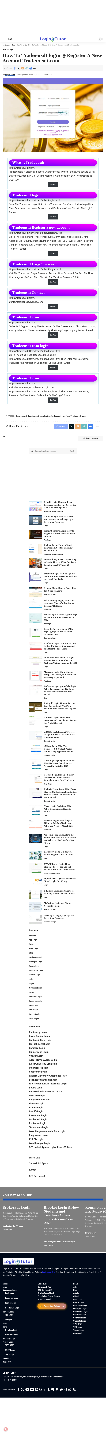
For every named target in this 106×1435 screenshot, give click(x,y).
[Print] (30, 68)
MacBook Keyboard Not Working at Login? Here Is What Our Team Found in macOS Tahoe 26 (60, 562)
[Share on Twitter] (18, 68)
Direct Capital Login (39, 1036)
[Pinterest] (36, 1389)
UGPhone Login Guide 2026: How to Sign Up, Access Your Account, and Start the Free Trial (60, 646)
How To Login (8, 49)
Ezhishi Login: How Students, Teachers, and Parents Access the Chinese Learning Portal (60, 505)
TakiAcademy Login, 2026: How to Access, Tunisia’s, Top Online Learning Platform (59, 603)
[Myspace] (52, 1389)
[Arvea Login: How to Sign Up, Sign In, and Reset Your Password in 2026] (35, 618)
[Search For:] (50, 451)
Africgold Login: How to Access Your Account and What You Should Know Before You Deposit (60, 706)
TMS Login (33, 1010)
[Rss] (74, 1389)
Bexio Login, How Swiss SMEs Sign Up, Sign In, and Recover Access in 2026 (58, 632)
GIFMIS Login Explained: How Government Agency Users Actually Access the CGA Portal (59, 777)
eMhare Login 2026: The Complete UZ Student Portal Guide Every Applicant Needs (58, 749)
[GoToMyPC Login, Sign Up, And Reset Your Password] (35, 919)
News (46, 873)
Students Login (57, 511)
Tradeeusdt (21, 416)
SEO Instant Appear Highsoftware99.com (50, 1147)
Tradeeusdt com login (38, 416)
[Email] (22, 68)
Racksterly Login (38, 1032)
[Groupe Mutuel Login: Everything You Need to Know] (35, 592)
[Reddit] (61, 1389)
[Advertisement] (53, 18)
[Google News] (32, 1389)
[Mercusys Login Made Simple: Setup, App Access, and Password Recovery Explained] (35, 675)
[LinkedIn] (45, 1389)
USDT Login (34, 1019)
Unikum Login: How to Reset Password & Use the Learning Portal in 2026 (58, 548)
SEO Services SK (37, 1176)
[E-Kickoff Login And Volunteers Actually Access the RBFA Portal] (35, 894)
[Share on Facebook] (14, 68)
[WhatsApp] (70, 1389)
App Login (47, 511)
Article (32, 944)
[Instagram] (41, 1389)
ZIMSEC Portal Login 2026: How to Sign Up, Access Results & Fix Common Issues (59, 735)
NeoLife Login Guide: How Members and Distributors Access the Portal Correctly (60, 720)
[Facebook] (18, 1389)
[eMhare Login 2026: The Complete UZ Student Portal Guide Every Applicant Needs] (35, 750)
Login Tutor (10, 75)
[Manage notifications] (6, 1429)
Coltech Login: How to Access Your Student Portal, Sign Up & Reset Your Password (58, 519)
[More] (34, 68)
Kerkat (32, 1169)
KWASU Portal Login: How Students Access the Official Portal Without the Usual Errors (59, 867)
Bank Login (33, 948)
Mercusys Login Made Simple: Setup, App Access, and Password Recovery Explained (60, 675)
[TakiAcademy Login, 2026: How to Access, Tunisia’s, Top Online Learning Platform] (35, 604)
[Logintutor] (53, 39)
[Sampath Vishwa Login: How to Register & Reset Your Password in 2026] (35, 534)
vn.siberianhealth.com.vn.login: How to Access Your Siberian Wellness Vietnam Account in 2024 (60, 660)
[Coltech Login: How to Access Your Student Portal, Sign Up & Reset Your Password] (35, 520)
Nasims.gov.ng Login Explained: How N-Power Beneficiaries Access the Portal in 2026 (59, 763)
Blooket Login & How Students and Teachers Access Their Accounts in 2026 (61, 1215)
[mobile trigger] (5, 39)
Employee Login (35, 962)
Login (46, 526)
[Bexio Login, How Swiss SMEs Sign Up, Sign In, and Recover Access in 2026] (35, 632)
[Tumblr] (48, 1389)
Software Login (35, 997)
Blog (45, 698)
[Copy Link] (26, 68)
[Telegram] (66, 1389)
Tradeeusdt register (59, 416)
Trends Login (34, 1014)
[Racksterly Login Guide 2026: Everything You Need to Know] (35, 855)
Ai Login (32, 935)
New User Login (35, 988)
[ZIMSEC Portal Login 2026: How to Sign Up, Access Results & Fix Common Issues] (35, 735)
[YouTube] (27, 1389)
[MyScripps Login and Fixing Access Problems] (35, 907)
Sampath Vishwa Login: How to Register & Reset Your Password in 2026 (59, 533)
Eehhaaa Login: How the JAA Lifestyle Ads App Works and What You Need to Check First (58, 823)
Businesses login (50, 638)
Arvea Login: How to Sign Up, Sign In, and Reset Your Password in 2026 (60, 617)
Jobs (31, 979)
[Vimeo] (57, 1389)
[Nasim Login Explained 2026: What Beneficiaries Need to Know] (35, 810)
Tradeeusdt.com (78, 416)
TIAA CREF (33, 1005)
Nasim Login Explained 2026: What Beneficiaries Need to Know (58, 809)
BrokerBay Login (17, 1207)
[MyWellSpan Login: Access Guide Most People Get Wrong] (35, 882)
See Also (53, 184)
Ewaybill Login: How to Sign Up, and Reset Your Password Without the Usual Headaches (60, 576)
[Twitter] (22, 1389)
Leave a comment (92, 438)
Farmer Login (34, 966)
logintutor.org (48, 1272)
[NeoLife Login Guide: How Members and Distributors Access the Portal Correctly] (35, 721)
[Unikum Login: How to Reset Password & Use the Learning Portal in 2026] (35, 549)
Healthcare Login (50, 594)
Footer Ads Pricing (52, 1306)
